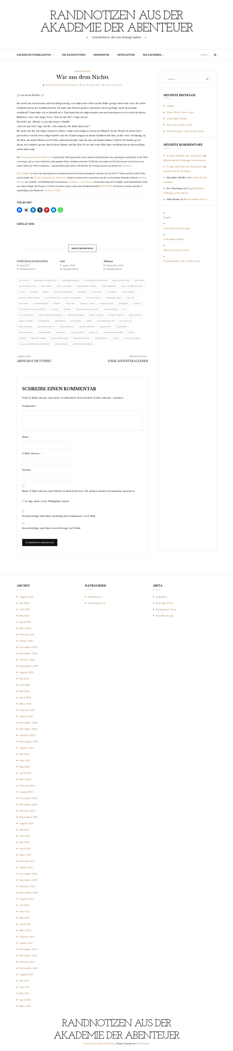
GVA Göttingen (26, 315)
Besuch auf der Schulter (177, 171)
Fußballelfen (106, 303)
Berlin (46, 292)
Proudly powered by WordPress (99, 1043)
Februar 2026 (27, 634)
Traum (131, 332)
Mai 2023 (24, 842)
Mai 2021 (24, 993)
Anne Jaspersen (109, 286)
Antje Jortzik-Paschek (132, 286)
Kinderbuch (60, 321)
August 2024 (26, 747)
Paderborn (121, 327)
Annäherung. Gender (87, 286)
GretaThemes (142, 1043)
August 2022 (26, 898)
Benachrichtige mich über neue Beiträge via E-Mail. (51, 528)
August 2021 (26, 974)
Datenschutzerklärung (34, 54)
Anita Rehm (46, 286)
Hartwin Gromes (76, 315)
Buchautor (96, 292)
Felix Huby (23, 303)
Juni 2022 (24, 911)
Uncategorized (96, 603)
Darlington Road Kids (29, 298)
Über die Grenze (38, 338)
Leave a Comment (113, 85)
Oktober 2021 (27, 961)
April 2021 (25, 999)
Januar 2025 (26, 716)
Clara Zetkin (128, 292)
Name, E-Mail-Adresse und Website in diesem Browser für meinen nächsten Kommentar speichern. (78, 490)
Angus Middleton (27, 286)
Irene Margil (135, 315)
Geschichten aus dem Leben (32, 309)
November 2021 (28, 955)
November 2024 (28, 728)
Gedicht (137, 303)
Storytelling (77, 332)
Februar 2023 (26, 861)
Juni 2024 (24, 760)
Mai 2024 (24, 766)
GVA (125, 309)
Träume (22, 338)
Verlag (115, 338)
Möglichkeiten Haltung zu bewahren (184, 160)
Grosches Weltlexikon (87, 309)
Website (26, 469)
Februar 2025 (27, 710)
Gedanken (123, 303)
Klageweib (76, 321)
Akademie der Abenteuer (45, 280)
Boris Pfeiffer (23, 173)
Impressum (101, 54)
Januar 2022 (26, 943)
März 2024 (25, 779)
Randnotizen (82, 71)
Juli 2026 (24, 603)
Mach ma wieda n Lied (179, 124)
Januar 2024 (26, 791)
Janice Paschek (26, 321)
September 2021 (28, 968)
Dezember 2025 (28, 647)
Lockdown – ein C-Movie (80, 181)
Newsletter (126, 54)
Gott (62, 261)
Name (26, 436)
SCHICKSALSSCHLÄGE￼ (32, 261)
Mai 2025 (24, 691)
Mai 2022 (24, 917)
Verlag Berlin (61, 344)
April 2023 (25, 848)
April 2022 (25, 924)
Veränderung (100, 338)
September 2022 (28, 892)
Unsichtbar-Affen (59, 338)
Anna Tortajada (63, 286)
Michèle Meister (86, 327)
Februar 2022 (26, 936)
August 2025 (26, 672)
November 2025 (28, 653)
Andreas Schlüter (120, 280)
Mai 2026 (24, 615)
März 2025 (25, 703)
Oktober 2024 (27, 735)
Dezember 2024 (28, 722)
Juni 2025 (24, 684)
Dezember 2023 (28, 798)
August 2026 (26, 596)
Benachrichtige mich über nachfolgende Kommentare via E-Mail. (59, 516)
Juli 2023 (24, 829)
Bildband (82, 292)
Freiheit (57, 303)
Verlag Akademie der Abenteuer (62, 85)
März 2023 (25, 854)
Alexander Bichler (70, 280)
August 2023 (26, 823)
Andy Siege (140, 280)
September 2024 (28, 741)
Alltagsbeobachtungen (95, 280)
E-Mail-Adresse (32, 453)
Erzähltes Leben (113, 298)
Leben (88, 321)
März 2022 (25, 930)
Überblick (127, 165)
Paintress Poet (26, 332)
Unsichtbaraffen (81, 338)
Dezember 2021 (28, 949)
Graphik (67, 309)
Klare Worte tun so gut (180, 112)
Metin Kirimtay (67, 327)
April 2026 (25, 621)
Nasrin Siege (105, 327)
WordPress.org (164, 615)
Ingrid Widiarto (116, 315)
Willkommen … (153, 54)
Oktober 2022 (27, 886)
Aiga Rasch (24, 280)
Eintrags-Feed (164, 603)
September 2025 (28, 666)
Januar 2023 (26, 867)
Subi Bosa (93, 332)
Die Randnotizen (73, 54)
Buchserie (111, 292)
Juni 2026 (24, 609)
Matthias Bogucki (46, 327)
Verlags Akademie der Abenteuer (50, 177)
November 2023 (28, 804)
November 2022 (28, 880)
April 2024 (25, 773)
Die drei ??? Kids (52, 190)
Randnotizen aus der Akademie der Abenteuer (116, 22)
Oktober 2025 (27, 659)
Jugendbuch (44, 321)
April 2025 (25, 697)
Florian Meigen (41, 303)
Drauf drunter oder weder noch (185, 131)
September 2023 (28, 817)
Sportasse (60, 332)
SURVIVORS (106, 186)
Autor (22, 292)
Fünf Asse (70, 303)
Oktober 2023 (27, 810)
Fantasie (130, 298)
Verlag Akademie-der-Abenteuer (34, 344)
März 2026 (25, 628)
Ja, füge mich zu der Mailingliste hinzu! (46, 501)
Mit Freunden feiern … (196, 199)
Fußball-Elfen (87, 303)
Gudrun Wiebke (110, 309)
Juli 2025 (24, 678)
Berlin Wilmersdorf (63, 292)
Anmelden (161, 596)
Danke (170, 106)
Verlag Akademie (132, 338)
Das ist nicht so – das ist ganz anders (63, 298)
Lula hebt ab (125, 321)
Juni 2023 (24, 835)
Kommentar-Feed (166, 609)
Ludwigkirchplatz (105, 321)
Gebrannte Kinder (177, 118)
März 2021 (25, 1006)
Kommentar (29, 405)
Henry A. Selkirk (96, 315)
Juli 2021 (24, 980)
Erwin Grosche (93, 298)
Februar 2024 (27, 785)
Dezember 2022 (28, 873)
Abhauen (108, 261)
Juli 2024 (24, 754)
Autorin (34, 292)
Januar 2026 (26, 640)
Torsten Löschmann (113, 332)
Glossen (54, 309)
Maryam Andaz (25, 327)
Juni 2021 (24, 987)
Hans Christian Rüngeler (51, 315)
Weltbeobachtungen (83, 344)
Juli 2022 (24, 905)
